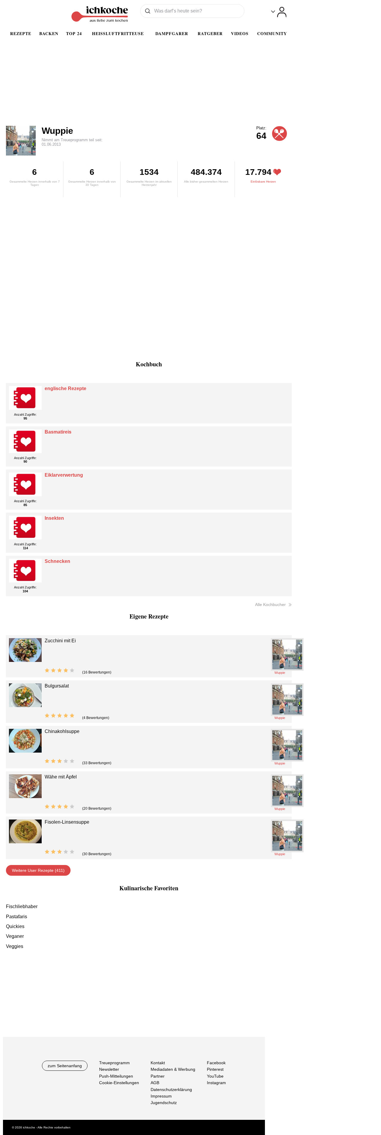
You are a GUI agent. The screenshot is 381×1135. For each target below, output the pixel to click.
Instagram (216, 1082)
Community (272, 33)
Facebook (216, 1062)
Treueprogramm (114, 1062)
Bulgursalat (57, 685)
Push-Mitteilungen (116, 1076)
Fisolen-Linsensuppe (67, 822)
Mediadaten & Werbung (173, 1069)
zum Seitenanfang (65, 1065)
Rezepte (20, 33)
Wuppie (57, 131)
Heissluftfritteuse (118, 33)
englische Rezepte (65, 388)
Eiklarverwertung (64, 475)
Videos (240, 33)
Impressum (161, 1096)
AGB (155, 1082)
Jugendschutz (164, 1102)
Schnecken (57, 561)
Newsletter (109, 1069)
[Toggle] (279, 12)
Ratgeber (210, 33)
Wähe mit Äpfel (61, 776)
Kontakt (158, 1062)
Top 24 (74, 33)
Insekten (54, 518)
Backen (48, 33)
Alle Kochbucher (270, 604)
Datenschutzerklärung (171, 1089)
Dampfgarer (171, 33)
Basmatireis (58, 431)
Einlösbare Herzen (263, 181)
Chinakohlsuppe (62, 731)
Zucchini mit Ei (60, 640)
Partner (158, 1076)
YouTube (215, 1076)
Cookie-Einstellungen (119, 1083)
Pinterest (215, 1069)
